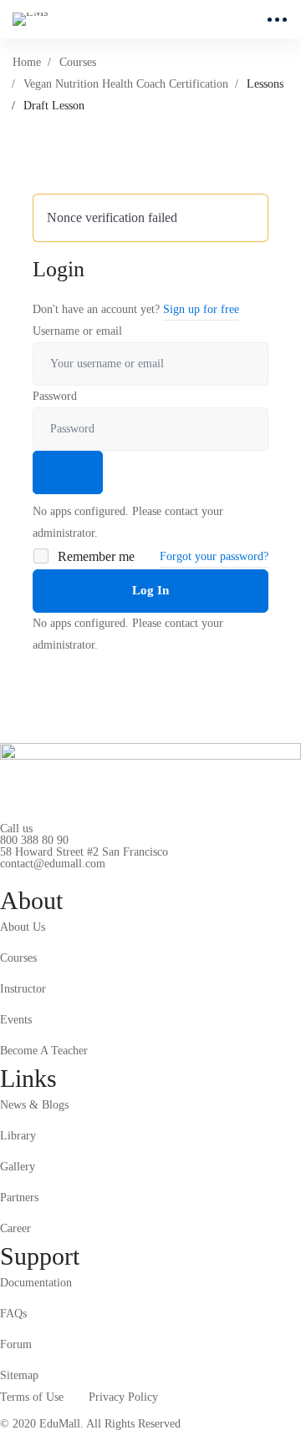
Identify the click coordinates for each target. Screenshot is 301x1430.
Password (55, 396)
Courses (77, 62)
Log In (150, 590)
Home (27, 62)
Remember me (94, 556)
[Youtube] (78, 877)
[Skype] (52, 877)
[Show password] (68, 472)
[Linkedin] (104, 877)
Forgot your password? (214, 556)
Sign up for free (201, 309)
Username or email (77, 331)
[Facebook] (26, 877)
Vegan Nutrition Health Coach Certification (125, 84)
